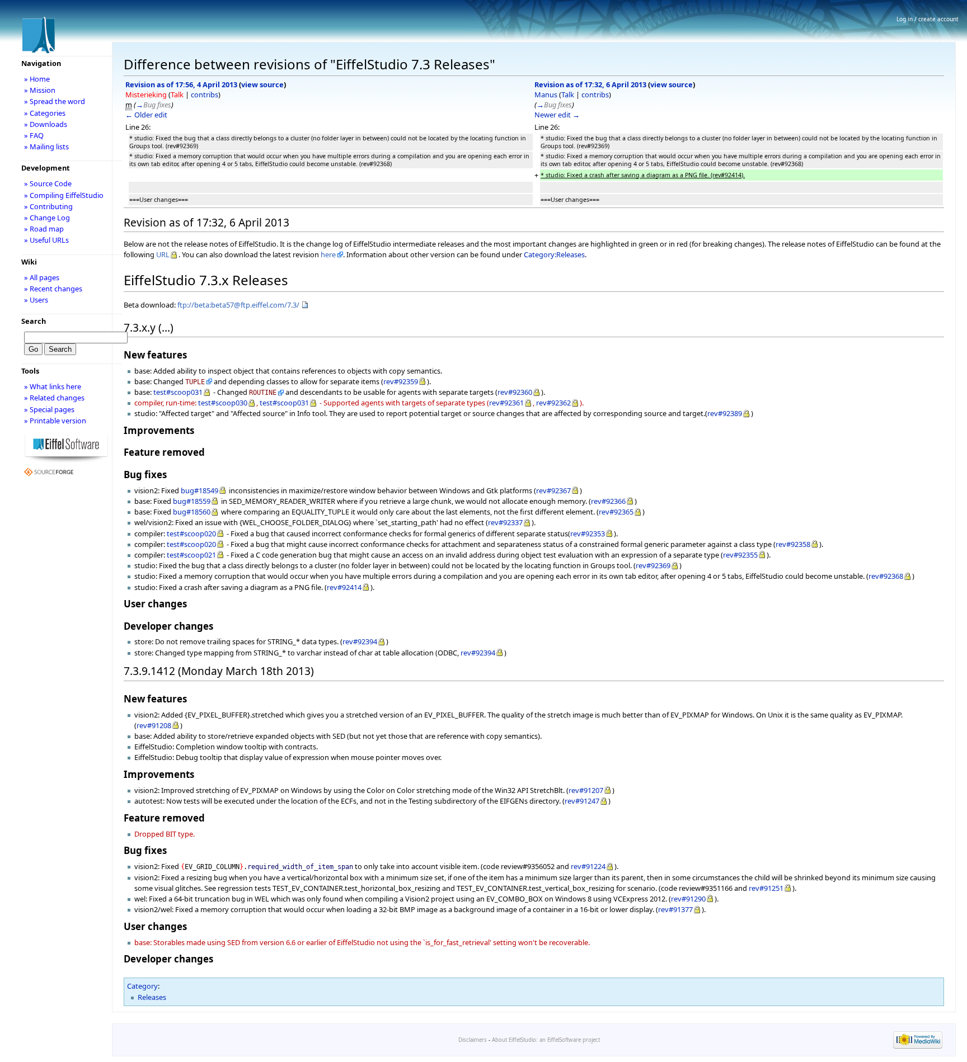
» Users (36, 300)
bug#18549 (199, 490)
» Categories (44, 113)
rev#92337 (505, 522)
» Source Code (48, 183)
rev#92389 (724, 413)
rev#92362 (553, 403)
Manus (545, 94)
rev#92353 (587, 533)
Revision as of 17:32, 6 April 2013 (590, 84)
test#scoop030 (222, 403)
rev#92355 (740, 555)
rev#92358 (793, 544)
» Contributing (48, 206)
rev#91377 (675, 909)
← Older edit (146, 115)
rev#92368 (886, 576)
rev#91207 (586, 790)
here (328, 254)
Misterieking (146, 94)
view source (262, 84)
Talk (177, 94)
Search (33, 321)
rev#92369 (653, 565)
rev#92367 (553, 490)
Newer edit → (557, 115)
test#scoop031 (178, 392)
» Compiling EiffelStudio (64, 195)
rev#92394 (359, 641)
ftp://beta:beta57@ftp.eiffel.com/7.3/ (238, 305)
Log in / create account (927, 19)
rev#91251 (766, 888)
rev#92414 (344, 587)
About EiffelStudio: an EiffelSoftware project (546, 1040)
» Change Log (47, 218)
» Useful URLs (46, 240)
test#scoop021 (191, 555)
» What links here (52, 386)
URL (163, 254)
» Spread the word (54, 101)
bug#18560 (191, 512)
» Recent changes (53, 289)
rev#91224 (588, 866)
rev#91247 (582, 801)
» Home (37, 79)
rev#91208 (154, 725)
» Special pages (49, 409)
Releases (152, 997)
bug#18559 (191, 501)
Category (142, 986)
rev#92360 (514, 392)
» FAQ (34, 135)
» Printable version (55, 421)
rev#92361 (506, 403)
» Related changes (54, 398)
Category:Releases (554, 254)
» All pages (41, 277)
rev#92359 (400, 381)
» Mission (39, 90)
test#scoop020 (191, 533)
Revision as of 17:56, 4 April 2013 (181, 84)
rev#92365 (616, 512)
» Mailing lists (46, 146)
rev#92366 (608, 501)
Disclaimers (472, 1040)
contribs (204, 94)
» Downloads (45, 124)
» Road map (44, 229)
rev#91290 (688, 899)
